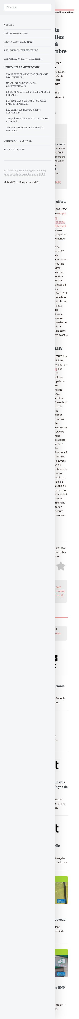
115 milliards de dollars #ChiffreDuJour (21, 85)
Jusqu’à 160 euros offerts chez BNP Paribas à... (27, 120)
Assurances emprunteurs (21, 50)
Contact (41, 170)
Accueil (9, 25)
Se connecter (10, 170)
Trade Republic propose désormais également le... (27, 76)
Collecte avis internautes (25, 173)
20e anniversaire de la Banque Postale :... (25, 129)
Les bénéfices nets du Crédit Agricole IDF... (23, 111)
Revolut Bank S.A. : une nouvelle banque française (26, 102)
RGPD (42, 173)
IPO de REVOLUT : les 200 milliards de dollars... (28, 93)
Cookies (8, 173)
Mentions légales (27, 170)
